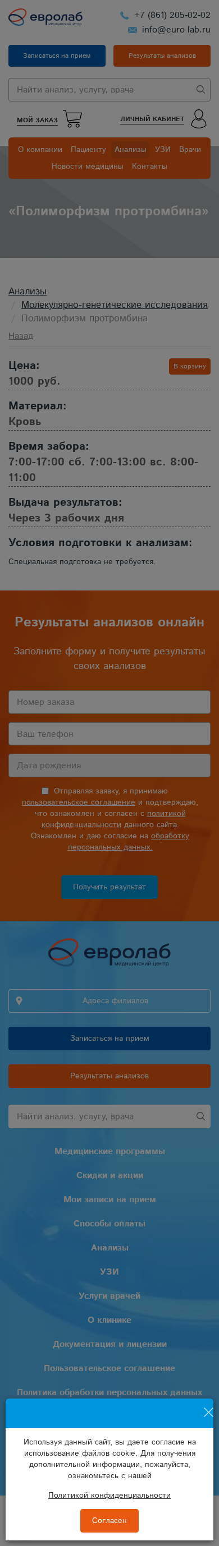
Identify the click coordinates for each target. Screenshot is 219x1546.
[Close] (208, 1406)
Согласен (109, 1520)
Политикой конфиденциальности (109, 1495)
